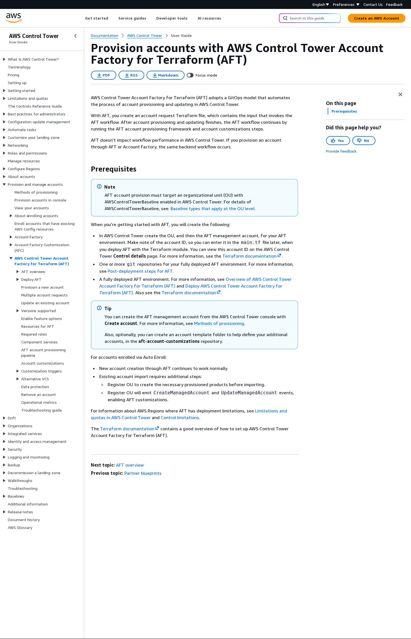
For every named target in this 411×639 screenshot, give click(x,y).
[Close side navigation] (75, 35)
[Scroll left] (80, 18)
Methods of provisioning (219, 323)
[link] (181, 35)
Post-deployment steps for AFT (140, 271)
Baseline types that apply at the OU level (212, 208)
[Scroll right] (225, 18)
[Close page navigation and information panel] (400, 94)
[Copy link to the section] (86, 169)
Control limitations (180, 417)
